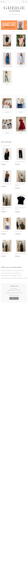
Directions (14, 298)
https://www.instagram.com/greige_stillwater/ (12, 270)
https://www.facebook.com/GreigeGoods (11, 273)
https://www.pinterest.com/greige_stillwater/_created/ (14, 278)
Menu (4, 1)
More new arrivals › (5, 146)
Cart (26, 1)
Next (26, 25)
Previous (2, 25)
